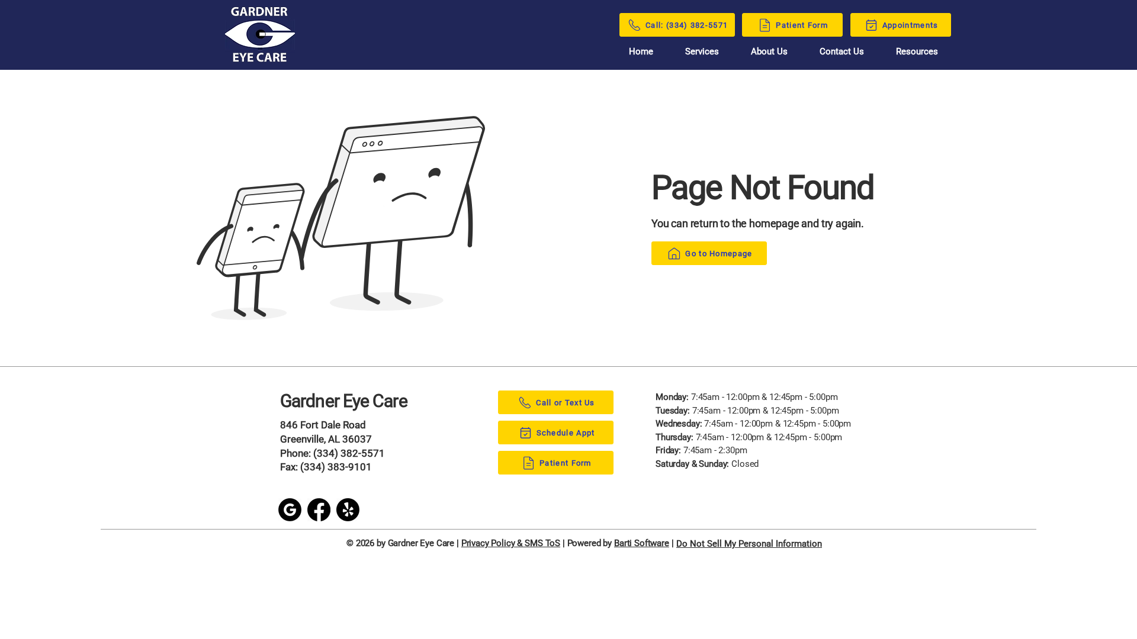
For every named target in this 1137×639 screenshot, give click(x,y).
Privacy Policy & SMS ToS (510, 543)
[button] (917, 51)
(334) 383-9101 (336, 467)
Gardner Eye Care (343, 400)
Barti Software (641, 543)
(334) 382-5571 (349, 453)
